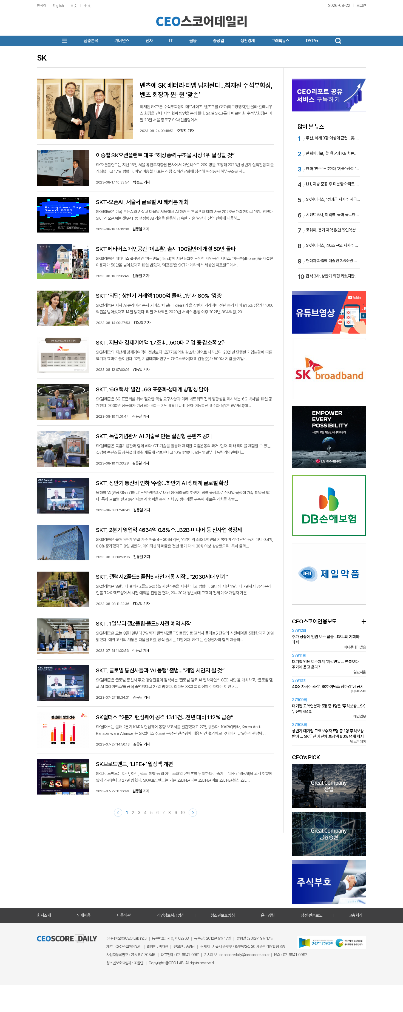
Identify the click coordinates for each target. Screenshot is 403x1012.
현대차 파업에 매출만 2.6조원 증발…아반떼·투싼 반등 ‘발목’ (333, 260)
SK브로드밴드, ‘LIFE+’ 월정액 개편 (134, 764)
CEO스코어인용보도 (314, 621)
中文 (87, 6)
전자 (149, 40)
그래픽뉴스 (280, 40)
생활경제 (247, 40)
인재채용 (84, 915)
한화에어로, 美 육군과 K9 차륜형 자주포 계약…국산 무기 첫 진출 (333, 153)
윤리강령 (268, 915)
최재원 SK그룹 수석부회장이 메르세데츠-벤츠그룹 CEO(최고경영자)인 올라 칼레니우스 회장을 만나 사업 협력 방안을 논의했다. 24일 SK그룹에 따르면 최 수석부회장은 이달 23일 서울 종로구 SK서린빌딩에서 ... (206, 113)
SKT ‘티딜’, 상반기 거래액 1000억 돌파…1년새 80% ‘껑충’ (159, 295)
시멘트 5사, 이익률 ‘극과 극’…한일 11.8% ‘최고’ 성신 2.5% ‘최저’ (333, 214)
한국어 (41, 6)
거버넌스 (122, 40)
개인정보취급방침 (170, 915)
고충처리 (355, 915)
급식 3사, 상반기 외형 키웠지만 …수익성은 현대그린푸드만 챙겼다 (333, 276)
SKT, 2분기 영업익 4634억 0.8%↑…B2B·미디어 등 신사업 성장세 (169, 529)
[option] (329, 368)
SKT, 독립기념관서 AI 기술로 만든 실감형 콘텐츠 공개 (154, 436)
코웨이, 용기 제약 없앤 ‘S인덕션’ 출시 (333, 230)
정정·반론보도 (311, 915)
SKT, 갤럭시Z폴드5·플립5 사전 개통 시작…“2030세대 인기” (162, 576)
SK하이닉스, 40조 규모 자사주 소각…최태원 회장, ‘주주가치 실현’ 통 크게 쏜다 (333, 245)
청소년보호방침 (223, 915)
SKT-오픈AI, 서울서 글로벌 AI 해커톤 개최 (142, 202)
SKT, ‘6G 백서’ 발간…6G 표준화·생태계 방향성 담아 (152, 389)
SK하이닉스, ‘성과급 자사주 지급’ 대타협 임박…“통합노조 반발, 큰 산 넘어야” (333, 199)
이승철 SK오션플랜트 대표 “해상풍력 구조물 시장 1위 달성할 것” (165, 155)
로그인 (361, 5)
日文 (73, 6)
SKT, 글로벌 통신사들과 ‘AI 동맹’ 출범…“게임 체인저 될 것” (160, 670)
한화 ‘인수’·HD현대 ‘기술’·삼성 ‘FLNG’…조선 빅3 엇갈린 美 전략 (333, 168)
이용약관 (124, 915)
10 (183, 812)
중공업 (218, 40)
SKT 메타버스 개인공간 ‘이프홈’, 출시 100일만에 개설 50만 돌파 (165, 248)
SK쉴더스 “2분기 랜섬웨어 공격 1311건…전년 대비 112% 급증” (164, 717)
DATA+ (312, 40)
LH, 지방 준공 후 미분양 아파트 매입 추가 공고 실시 (333, 184)
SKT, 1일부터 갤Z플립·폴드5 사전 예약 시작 (143, 623)
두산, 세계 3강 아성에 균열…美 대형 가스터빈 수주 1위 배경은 (333, 138)
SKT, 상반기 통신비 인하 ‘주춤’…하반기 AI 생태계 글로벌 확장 (162, 483)
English (58, 6)
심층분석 (91, 40)
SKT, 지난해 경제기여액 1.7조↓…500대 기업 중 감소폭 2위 (161, 342)
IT (171, 40)
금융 (193, 40)
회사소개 (44, 915)
